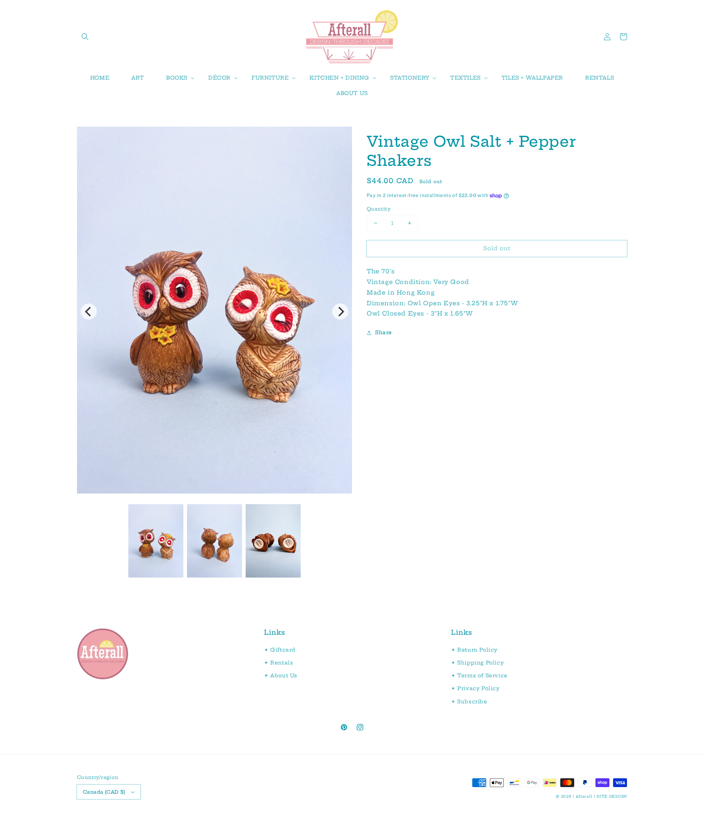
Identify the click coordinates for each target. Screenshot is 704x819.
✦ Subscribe (469, 701)
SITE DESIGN (612, 796)
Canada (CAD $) (104, 792)
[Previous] (89, 311)
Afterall (584, 796)
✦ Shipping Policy (477, 662)
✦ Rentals (278, 662)
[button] (85, 37)
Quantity (378, 209)
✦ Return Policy (474, 650)
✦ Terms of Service (479, 675)
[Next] (340, 311)
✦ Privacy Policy (475, 688)
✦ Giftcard (280, 650)
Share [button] (383, 333)
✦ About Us (280, 675)
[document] (214, 312)
